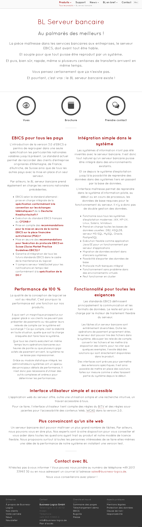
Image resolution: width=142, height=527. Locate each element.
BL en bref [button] (109, 2)
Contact (126, 2)
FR (135, 2)
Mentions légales (116, 504)
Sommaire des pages (85, 504)
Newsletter (12, 520)
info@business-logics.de (53, 520)
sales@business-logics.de (108, 471)
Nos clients (12, 511)
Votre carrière (13, 514)
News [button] (93, 2)
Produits (64, 2)
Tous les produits (66, 6)
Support (80, 2)
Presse (76, 517)
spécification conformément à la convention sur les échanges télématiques (35, 207)
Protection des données (120, 507)
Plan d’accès (46, 523)
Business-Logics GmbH (52, 504)
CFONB (23, 221)
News (9, 517)
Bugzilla (77, 514)
